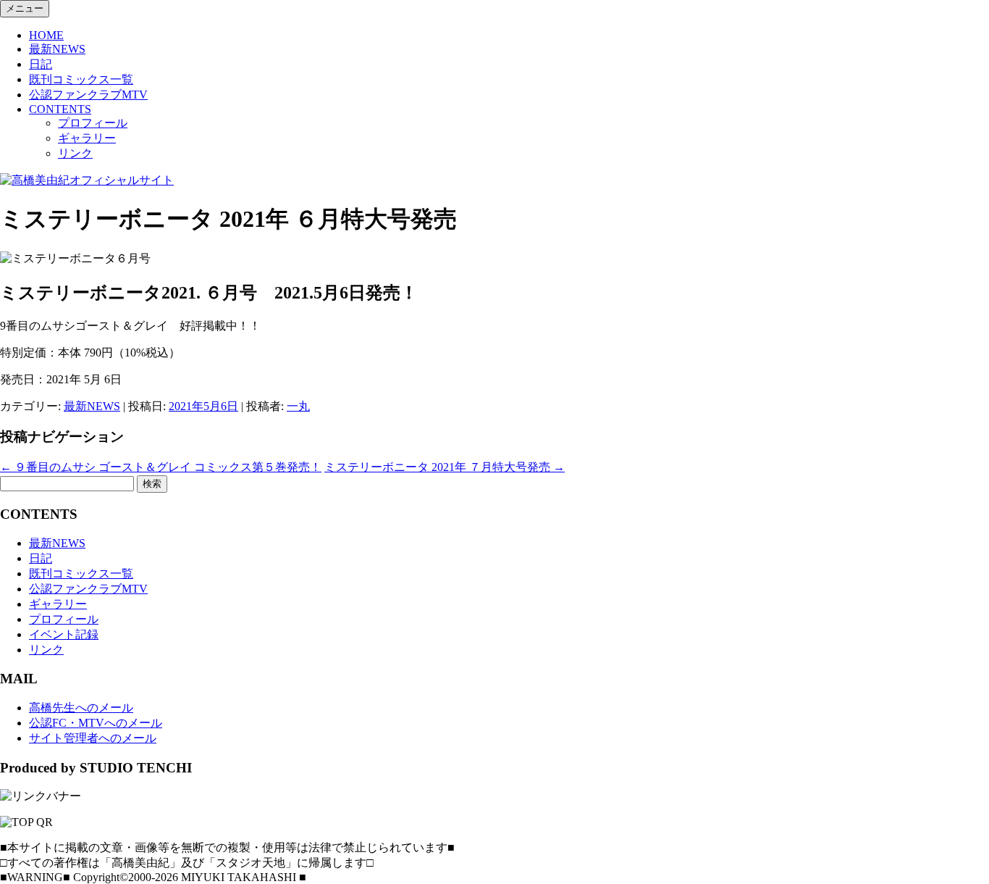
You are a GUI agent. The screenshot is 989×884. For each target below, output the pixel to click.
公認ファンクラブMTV (88, 94)
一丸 (298, 406)
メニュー (24, 8)
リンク (75, 153)
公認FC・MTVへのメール (95, 723)
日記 (40, 64)
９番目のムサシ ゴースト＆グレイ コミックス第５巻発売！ (160, 467)
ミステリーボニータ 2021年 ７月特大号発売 (444, 467)
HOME (46, 35)
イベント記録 (63, 634)
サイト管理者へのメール (92, 738)
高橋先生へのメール (81, 707)
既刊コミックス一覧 (81, 79)
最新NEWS (57, 49)
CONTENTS (60, 109)
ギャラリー (87, 138)
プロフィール (92, 123)
